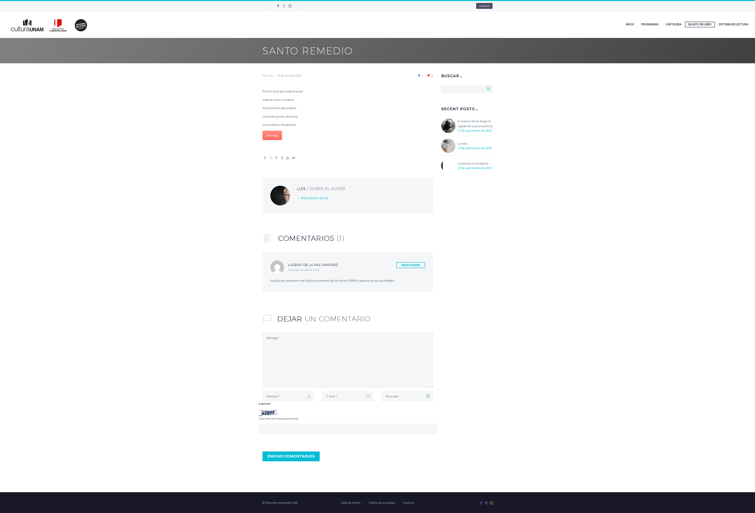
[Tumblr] (282, 157)
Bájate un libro (700, 24)
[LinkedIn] (287, 157)
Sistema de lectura (733, 24)
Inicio (630, 24)
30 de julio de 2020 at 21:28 (303, 270)
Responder (410, 265)
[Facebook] (278, 5)
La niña (462, 143)
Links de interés (351, 502)
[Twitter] (284, 5)
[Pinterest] (276, 157)
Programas (649, 24)
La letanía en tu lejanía (473, 163)
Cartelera (673, 24)
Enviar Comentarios (291, 456)
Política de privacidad (382, 502)
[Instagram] (290, 5)
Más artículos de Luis (315, 198)
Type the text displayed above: (278, 418)
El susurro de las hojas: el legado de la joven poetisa (475, 123)
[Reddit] (293, 157)
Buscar (488, 89)
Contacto (484, 6)
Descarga (272, 135)
